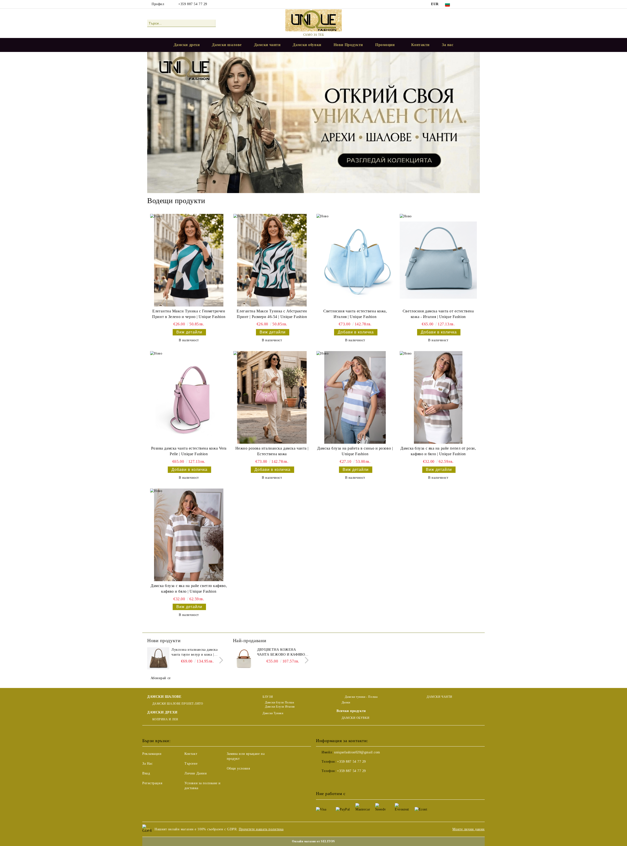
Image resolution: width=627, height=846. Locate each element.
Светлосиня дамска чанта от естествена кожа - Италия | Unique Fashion (438, 314)
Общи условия (238, 768)
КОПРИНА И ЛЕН (165, 719)
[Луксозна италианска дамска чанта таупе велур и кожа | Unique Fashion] (158, 658)
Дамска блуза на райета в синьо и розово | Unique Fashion (355, 451)
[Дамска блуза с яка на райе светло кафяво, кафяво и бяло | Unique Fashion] (188, 535)
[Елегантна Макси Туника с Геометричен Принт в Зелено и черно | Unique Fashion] (188, 260)
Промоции (385, 45)
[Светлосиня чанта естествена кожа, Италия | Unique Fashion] (355, 260)
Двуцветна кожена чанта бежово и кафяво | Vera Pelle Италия (282, 652)
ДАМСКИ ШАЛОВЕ (164, 697)
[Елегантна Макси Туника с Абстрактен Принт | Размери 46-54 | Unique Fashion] (272, 260)
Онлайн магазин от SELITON (313, 841)
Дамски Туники (273, 713)
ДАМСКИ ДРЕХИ (162, 712)
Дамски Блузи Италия (280, 706)
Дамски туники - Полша (360, 697)
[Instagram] (477, 4)
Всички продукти (351, 711)
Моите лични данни (468, 829)
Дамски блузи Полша (279, 702)
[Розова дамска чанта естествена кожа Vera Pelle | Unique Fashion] (188, 397)
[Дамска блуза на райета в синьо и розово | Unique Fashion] (355, 397)
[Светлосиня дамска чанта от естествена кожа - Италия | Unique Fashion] (438, 260)
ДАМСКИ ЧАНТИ (439, 697)
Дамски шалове (226, 45)
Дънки (346, 702)
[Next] (220, 660)
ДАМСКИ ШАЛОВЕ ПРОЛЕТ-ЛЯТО (177, 703)
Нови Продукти (348, 45)
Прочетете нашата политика (261, 829)
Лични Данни (195, 773)
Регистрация (152, 783)
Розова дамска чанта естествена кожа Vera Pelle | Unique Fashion (189, 451)
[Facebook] (462, 4)
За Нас (147, 763)
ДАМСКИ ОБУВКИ (355, 718)
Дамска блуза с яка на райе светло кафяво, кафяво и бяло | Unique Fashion (189, 588)
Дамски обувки (307, 45)
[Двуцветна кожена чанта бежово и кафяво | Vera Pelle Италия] (244, 658)
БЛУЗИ (268, 697)
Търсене (190, 763)
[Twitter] (469, 4)
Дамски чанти (267, 45)
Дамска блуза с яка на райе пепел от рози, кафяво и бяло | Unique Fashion (438, 451)
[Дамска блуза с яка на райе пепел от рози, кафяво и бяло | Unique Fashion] (438, 397)
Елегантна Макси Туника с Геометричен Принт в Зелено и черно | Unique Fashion (188, 314)
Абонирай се (161, 678)
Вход (146, 773)
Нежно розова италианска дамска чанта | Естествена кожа (272, 451)
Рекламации (152, 754)
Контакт (190, 754)
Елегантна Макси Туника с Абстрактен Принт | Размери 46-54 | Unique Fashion (272, 314)
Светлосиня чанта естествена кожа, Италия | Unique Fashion (355, 314)
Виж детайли (189, 332)
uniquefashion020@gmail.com (357, 752)
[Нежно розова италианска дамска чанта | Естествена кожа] (272, 397)
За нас (447, 45)
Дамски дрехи (187, 45)
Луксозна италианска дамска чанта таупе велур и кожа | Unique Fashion (194, 652)
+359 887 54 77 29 (192, 4)
